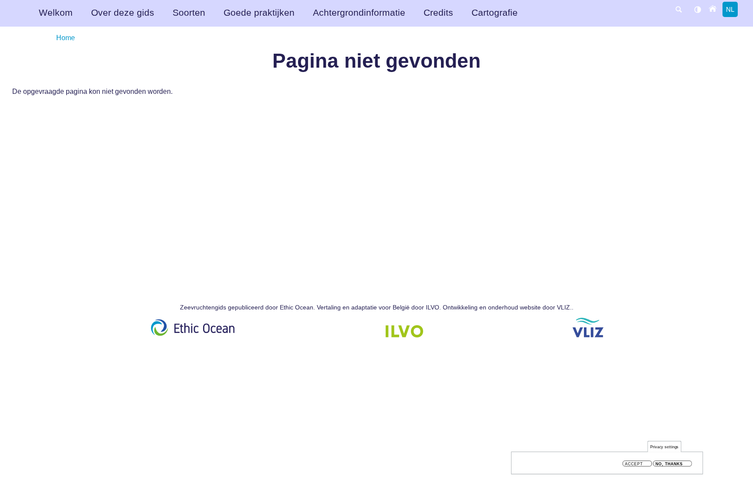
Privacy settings (664, 446)
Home (65, 37)
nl (730, 9)
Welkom (56, 12)
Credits (438, 12)
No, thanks (669, 463)
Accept (634, 463)
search (678, 9)
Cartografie (494, 12)
